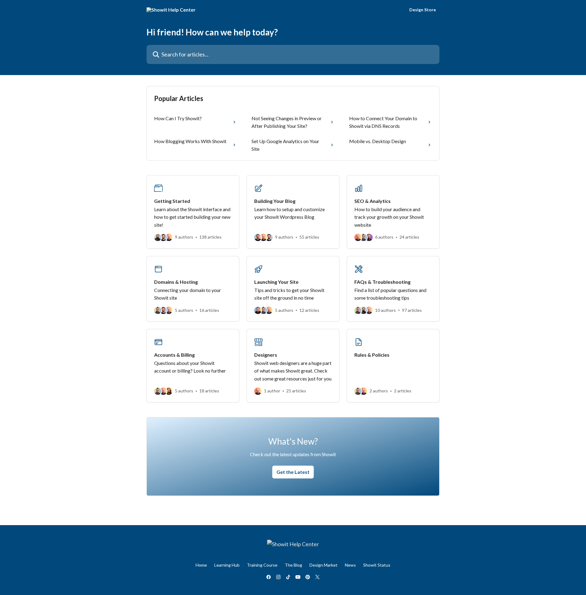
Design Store (422, 10)
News (350, 565)
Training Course (262, 565)
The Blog (293, 565)
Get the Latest (293, 472)
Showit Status (376, 565)
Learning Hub (227, 565)
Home (201, 565)
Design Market (323, 565)
